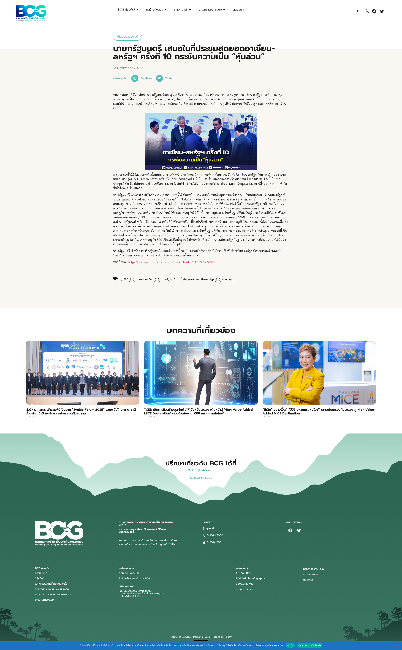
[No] (397, 645)
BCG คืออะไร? (126, 9)
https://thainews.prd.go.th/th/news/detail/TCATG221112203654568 (171, 262)
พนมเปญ (227, 279)
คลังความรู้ (180, 9)
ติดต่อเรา (238, 9)
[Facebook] (374, 11)
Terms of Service (181, 637)
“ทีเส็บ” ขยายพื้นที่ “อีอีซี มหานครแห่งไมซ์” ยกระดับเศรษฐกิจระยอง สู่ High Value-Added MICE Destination (319, 411)
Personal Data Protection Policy (212, 637)
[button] (367, 11)
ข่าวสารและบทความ (210, 9)
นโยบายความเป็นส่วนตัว (309, 645)
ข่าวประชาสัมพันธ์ (127, 36)
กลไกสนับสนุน (154, 9)
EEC (126, 279)
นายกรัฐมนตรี (168, 279)
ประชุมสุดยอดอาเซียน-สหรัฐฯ (198, 279)
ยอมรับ (290, 645)
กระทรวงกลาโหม (144, 279)
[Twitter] (382, 11)
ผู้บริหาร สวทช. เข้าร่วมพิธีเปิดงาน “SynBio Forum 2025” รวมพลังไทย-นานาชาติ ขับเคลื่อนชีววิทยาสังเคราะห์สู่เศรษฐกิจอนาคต (81, 411)
